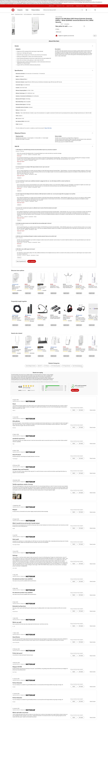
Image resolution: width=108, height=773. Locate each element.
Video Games (42, 2)
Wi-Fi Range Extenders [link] (66, 365)
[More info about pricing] (84, 26)
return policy (60, 141)
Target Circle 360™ (70, 5)
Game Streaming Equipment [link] (77, 365)
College (17, 0)
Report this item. (48, 128)
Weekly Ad (21, 3)
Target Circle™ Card (60, 5)
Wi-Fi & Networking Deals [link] (55, 365)
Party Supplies (58, 2)
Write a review (75, 390)
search (82, 10)
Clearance (90, 2)
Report (39, 154)
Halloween (21, 0)
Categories (20, 9)
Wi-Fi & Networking (28, 14)
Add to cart (58, 31)
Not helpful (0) (34, 154)
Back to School (12, 0)
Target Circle (54, 3)
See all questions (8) (21, 261)
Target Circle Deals (15, 3)
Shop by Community (75, 2)
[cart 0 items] (95, 10)
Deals (87, 2)
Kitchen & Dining (48, 0)
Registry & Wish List (80, 5)
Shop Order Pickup (28, 3)
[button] (60, 24)
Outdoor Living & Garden (57, 0)
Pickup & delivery (36, 9)
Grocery (64, 0)
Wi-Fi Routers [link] (46, 365)
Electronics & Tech (34, 2)
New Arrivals (96, 2)
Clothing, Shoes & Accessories (30, 0)
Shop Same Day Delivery (37, 3)
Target (12, 14)
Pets (5, 2)
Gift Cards (68, 2)
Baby (77, 0)
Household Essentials (71, 0)
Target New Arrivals (4, 0)
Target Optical (83, 2)
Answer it (19, 163)
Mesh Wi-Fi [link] (40, 365)
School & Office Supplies (18, 2)
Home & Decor (40, 0)
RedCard (49, 3)
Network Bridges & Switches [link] (31, 365)
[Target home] (13, 9)
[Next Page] (97, 284)
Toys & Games (27, 2)
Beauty (79, 0)
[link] (60, 24)
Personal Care (84, 0)
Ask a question (31, 261)
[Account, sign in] (89, 10)
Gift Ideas (64, 2)
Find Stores (59, 3)
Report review (92, 410)
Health (7, 2)
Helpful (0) (30, 154)
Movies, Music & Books (50, 2)
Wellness (11, 2)
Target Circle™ (51, 5)
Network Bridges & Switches (38, 14)
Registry (45, 3)
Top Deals (8, 3)
